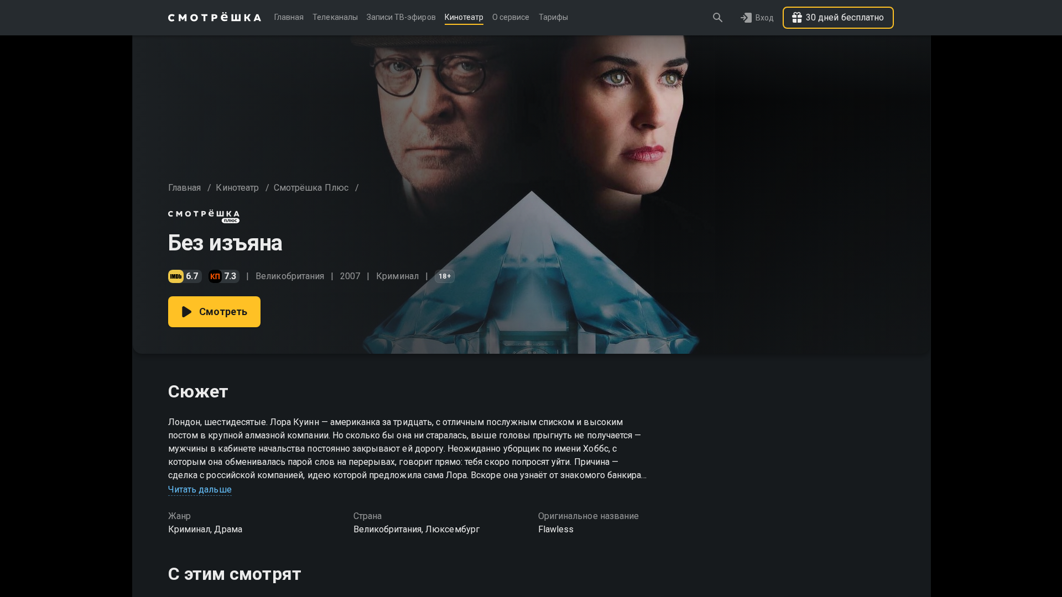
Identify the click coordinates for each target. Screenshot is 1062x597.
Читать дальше (200, 489)
